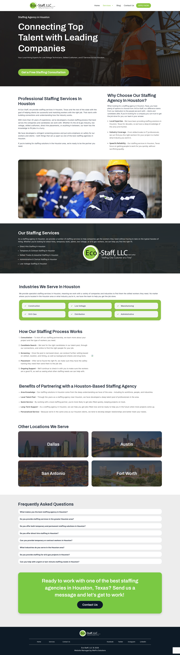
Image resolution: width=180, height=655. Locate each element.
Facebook (110, 642)
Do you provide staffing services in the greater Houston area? (47, 519)
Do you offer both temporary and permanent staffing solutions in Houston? (53, 526)
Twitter (120, 642)
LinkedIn (143, 642)
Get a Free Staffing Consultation (43, 72)
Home (97, 5)
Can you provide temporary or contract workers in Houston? (46, 540)
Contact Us (129, 5)
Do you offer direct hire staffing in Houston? (39, 533)
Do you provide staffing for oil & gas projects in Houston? (45, 555)
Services (107, 5)
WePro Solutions (99, 650)
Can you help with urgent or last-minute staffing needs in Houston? (49, 562)
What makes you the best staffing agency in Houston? (44, 512)
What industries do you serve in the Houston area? (42, 547)
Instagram (131, 642)
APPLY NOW (143, 5)
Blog (118, 5)
